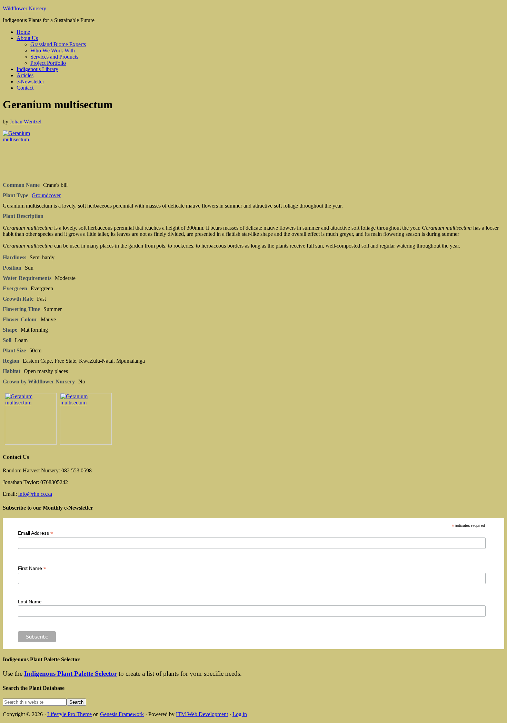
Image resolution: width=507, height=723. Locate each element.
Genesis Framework (122, 714)
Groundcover (46, 195)
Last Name (30, 601)
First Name (32, 568)
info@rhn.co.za (35, 494)
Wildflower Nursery (24, 8)
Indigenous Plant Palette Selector (70, 673)
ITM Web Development (202, 714)
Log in (239, 714)
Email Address (35, 533)
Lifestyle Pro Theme (69, 714)
